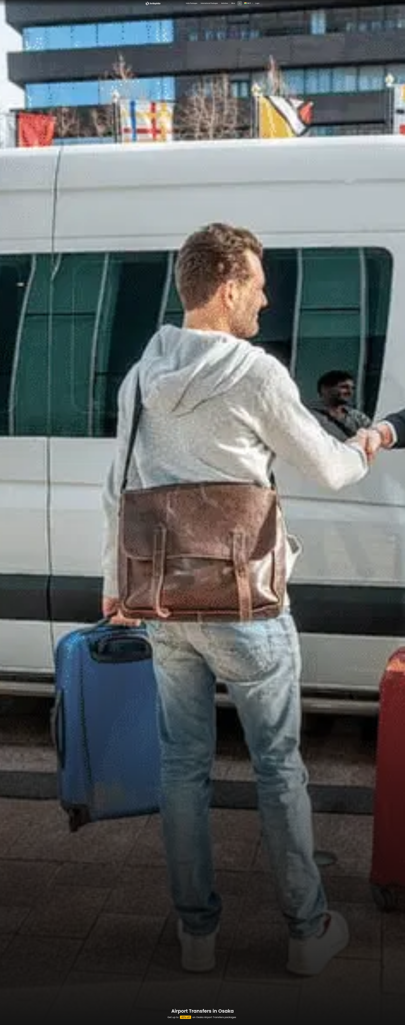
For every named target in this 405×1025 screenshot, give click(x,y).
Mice (233, 3)
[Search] (240, 3)
